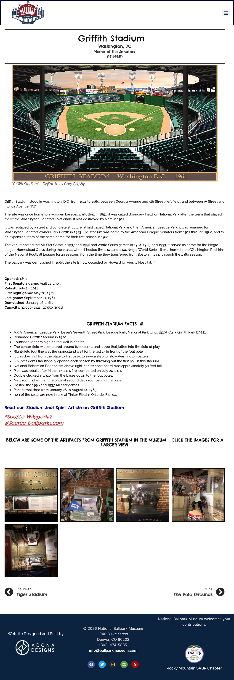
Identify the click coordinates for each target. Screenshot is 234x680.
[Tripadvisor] (124, 664)
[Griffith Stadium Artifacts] (198, 495)
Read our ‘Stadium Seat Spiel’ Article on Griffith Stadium (64, 407)
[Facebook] (91, 664)
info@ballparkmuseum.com (113, 650)
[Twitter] (102, 664)
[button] (226, 12)
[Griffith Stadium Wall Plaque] (31, 495)
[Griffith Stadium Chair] (87, 495)
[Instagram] (113, 664)
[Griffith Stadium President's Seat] (142, 495)
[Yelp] (135, 664)
